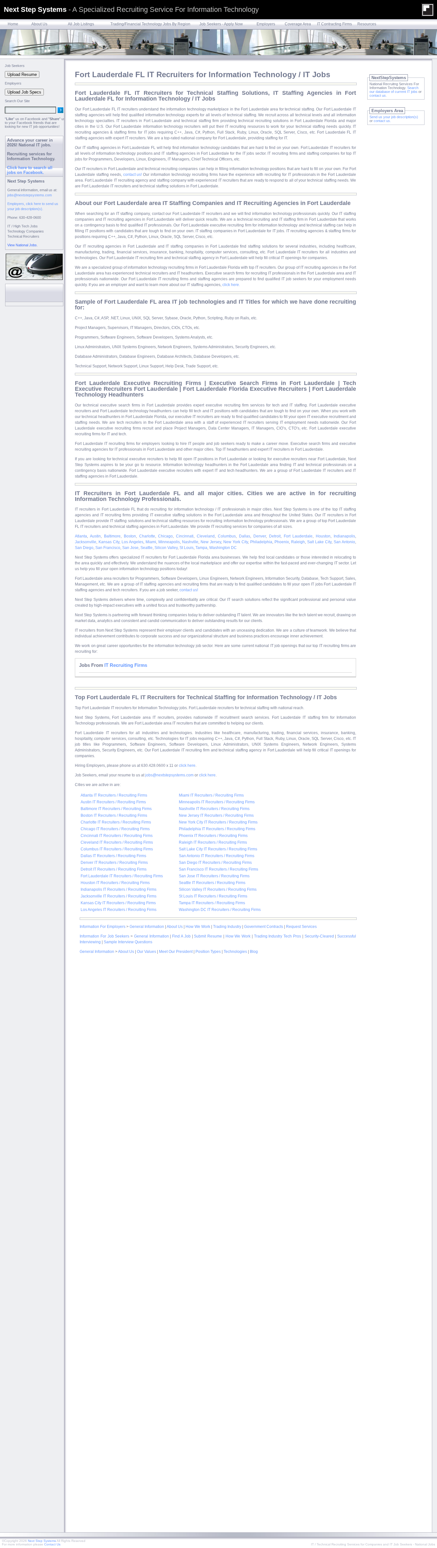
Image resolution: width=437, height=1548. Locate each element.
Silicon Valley (166, 547)
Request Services (301, 926)
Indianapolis (344, 536)
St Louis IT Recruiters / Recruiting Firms (213, 896)
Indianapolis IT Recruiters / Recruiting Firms (118, 889)
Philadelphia (261, 542)
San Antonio (344, 542)
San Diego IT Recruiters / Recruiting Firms (215, 862)
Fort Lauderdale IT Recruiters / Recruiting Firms (122, 876)
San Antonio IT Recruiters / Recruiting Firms (216, 856)
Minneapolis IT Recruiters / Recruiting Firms (217, 802)
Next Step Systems (42, 1541)
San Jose (130, 547)
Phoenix (281, 542)
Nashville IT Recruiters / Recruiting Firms (214, 809)
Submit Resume (208, 936)
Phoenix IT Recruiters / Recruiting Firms (213, 835)
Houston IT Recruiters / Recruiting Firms (115, 882)
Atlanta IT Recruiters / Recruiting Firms (114, 795)
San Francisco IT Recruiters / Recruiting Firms (218, 869)
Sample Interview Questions (128, 942)
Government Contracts (263, 926)
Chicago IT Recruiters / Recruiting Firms (115, 829)
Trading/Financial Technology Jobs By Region (150, 24)
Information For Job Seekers (104, 936)
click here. (231, 285)
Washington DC (223, 547)
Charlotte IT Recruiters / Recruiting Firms (116, 822)
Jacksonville (85, 542)
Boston (130, 536)
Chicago (165, 536)
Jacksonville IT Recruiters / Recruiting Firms (118, 896)
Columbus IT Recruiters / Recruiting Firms (117, 849)
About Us (39, 24)
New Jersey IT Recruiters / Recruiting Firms (216, 815)
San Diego (84, 547)
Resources (366, 24)
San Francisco (107, 547)
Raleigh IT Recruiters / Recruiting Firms (213, 842)
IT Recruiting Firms (125, 665)
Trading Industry (227, 926)
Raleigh (298, 542)
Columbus (227, 536)
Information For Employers (102, 926)
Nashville (190, 542)
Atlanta (81, 536)
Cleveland (206, 536)
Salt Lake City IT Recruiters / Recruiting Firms (218, 849)
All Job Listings (81, 24)
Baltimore (112, 536)
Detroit (275, 536)
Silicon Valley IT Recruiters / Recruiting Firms (218, 889)
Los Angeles (132, 542)
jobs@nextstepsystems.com (169, 775)
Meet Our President (176, 951)
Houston (323, 536)
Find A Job (181, 936)
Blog (254, 951)
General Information (147, 926)
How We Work (198, 926)
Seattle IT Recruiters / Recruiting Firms (212, 882)
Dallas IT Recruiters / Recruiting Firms (113, 856)
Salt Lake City (319, 542)
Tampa (201, 547)
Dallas (244, 536)
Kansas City (109, 542)
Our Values (146, 951)
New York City (235, 542)
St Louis (186, 547)
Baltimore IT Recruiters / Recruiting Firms (116, 809)
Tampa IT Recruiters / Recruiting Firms (212, 903)
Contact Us (52, 1544)
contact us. (378, 95)
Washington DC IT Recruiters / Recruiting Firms (220, 909)
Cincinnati (185, 536)
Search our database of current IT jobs (393, 90)
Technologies (235, 951)
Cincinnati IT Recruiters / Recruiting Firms (117, 835)
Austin (95, 536)
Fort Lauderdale (298, 536)
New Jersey (211, 542)
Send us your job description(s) (393, 117)
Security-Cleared (319, 936)
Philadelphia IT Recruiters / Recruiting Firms (217, 829)
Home (13, 24)
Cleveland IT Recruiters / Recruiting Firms (117, 842)
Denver (259, 536)
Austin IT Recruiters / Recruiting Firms (113, 802)
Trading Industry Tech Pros (277, 936)
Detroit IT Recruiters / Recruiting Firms (114, 869)
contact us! (132, 174)
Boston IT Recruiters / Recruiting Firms (114, 815)
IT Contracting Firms (334, 24)
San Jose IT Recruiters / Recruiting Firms (214, 876)
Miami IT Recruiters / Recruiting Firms (211, 795)
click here (187, 765)
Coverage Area (298, 24)
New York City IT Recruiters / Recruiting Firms (218, 822)
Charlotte (147, 536)
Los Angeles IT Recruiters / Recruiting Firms (118, 909)
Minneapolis (169, 542)
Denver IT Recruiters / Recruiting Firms (114, 862)
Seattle (146, 547)
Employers (266, 24)
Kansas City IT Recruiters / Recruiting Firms (118, 903)
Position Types (208, 951)
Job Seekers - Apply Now (221, 24)
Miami (151, 542)
